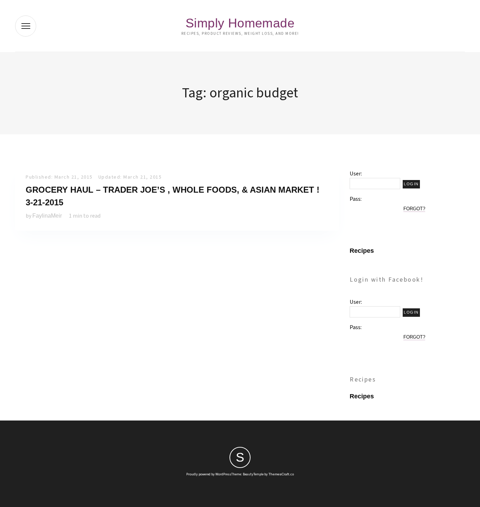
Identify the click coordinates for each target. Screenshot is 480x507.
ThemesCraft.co (281, 474)
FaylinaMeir (47, 216)
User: (356, 174)
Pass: (356, 199)
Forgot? (414, 208)
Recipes (362, 250)
